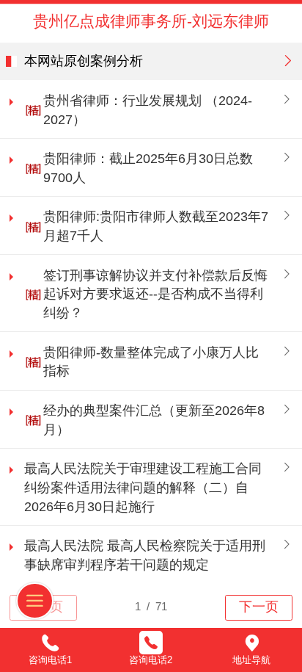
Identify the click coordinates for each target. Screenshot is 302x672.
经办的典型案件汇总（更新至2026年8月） (154, 420)
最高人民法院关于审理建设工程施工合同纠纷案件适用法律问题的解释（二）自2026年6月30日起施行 (143, 487)
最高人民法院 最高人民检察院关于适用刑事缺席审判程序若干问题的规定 (144, 555)
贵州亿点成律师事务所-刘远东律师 (151, 20)
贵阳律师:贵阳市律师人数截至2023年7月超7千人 (155, 226)
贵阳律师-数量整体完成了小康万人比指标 (151, 362)
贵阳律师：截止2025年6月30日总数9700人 (148, 168)
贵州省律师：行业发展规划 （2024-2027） (147, 110)
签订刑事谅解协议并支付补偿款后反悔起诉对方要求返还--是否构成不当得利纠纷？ (155, 294)
